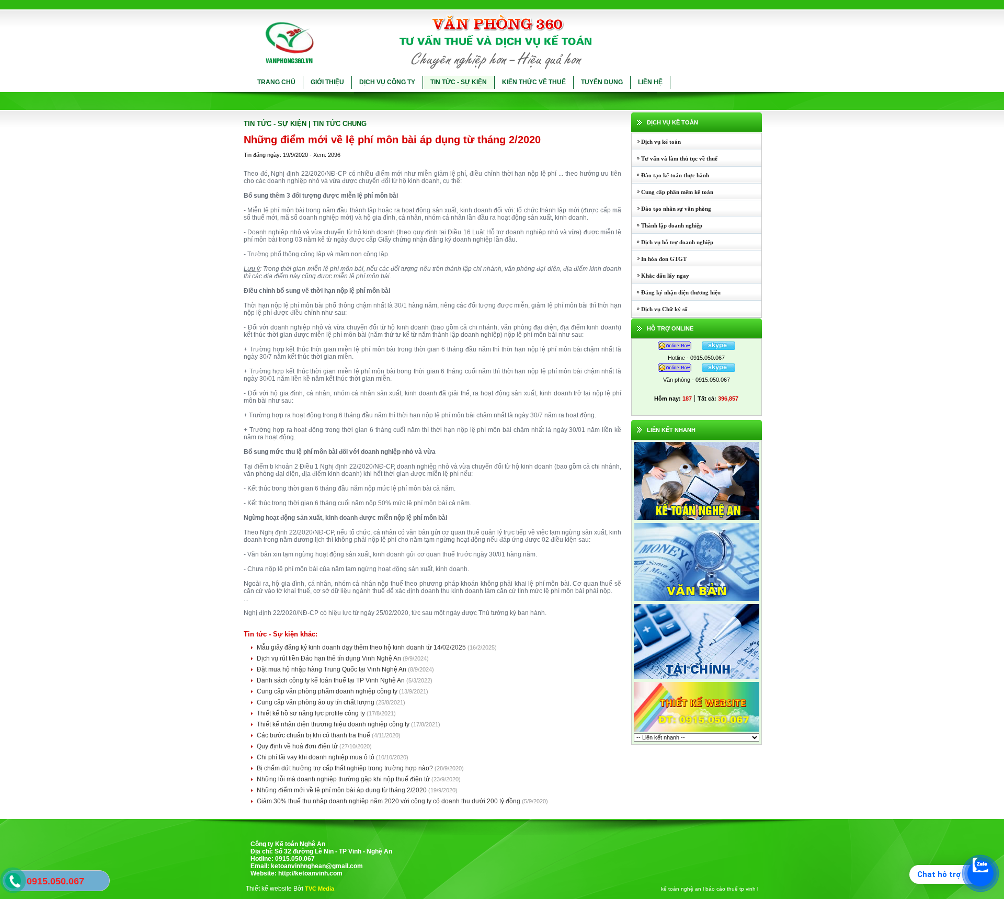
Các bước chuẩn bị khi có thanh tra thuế (314, 735)
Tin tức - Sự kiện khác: (280, 634)
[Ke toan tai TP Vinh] (696, 678)
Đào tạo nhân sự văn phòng (671, 209)
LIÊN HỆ (650, 82)
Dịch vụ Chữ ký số (660, 309)
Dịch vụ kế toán (656, 142)
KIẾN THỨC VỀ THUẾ (534, 82)
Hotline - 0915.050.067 (696, 358)
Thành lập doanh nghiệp (667, 225)
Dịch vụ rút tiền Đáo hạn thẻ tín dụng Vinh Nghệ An (330, 658)
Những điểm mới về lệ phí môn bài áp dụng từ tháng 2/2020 (342, 790)
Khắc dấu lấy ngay (660, 275)
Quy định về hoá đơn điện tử (298, 746)
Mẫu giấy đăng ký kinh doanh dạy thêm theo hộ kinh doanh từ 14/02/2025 (362, 647)
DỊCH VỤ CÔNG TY (387, 82)
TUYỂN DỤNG (602, 82)
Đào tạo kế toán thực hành (670, 175)
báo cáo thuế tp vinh (730, 889)
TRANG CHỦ (276, 82)
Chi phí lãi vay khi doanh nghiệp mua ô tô (316, 757)
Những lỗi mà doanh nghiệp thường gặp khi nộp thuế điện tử (344, 779)
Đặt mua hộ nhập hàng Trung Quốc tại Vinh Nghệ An (332, 669)
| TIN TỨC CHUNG (338, 124)
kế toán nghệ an (681, 889)
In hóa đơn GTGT (659, 259)
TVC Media (319, 888)
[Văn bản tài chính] (696, 600)
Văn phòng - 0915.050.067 (696, 380)
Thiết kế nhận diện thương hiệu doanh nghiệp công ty (334, 724)
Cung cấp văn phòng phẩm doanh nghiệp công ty (328, 691)
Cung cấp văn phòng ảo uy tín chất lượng (316, 702)
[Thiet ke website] (696, 731)
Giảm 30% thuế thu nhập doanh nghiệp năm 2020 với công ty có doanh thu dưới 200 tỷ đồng (389, 801)
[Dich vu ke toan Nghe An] (696, 519)
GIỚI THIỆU (327, 82)
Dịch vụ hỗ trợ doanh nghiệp (672, 242)
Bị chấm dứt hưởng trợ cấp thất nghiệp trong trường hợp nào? (346, 768)
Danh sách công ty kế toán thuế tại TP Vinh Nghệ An (331, 680)
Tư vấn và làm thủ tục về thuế (674, 158)
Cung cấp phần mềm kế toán (672, 192)
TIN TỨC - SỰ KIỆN (458, 82)
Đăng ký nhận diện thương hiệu (676, 292)
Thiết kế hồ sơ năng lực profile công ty (312, 713)
